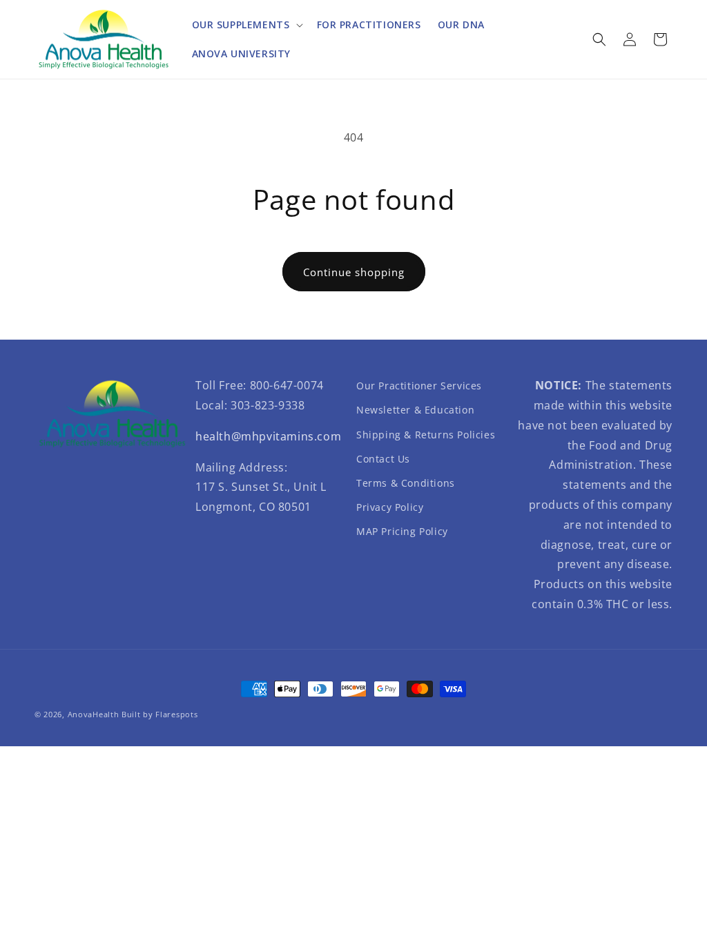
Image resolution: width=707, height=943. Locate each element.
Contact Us (383, 458)
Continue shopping (354, 272)
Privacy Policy (389, 507)
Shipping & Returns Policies (425, 434)
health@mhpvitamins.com (268, 436)
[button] (246, 24)
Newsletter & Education (415, 409)
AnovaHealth (93, 714)
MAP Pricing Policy (402, 531)
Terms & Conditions (405, 482)
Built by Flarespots (159, 714)
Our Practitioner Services (419, 385)
